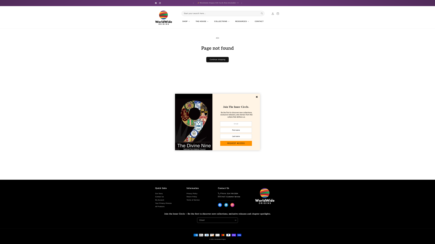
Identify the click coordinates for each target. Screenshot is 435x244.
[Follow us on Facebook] (220, 205)
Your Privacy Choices (163, 203)
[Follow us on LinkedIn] (226, 205)
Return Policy (192, 197)
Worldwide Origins (220, 239)
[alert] (217, 122)
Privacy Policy (192, 193)
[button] (186, 21)
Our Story (159, 193)
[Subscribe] (235, 220)
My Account (159, 200)
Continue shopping (217, 59)
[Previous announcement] (193, 3)
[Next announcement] (241, 3)
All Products (159, 206)
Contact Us (159, 197)
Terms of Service (193, 200)
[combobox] (223, 13)
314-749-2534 (232, 193)
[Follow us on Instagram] (232, 205)
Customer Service (233, 197)
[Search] (261, 13)
